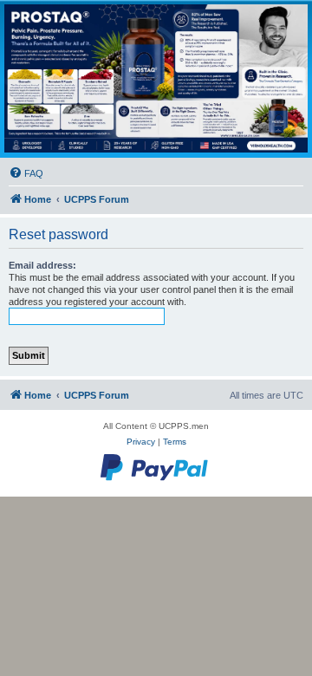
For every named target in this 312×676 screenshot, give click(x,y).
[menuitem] (26, 173)
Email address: (42, 265)
